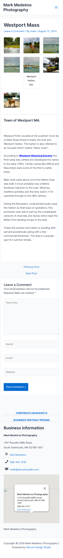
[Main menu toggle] (56, 7)
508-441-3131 (18, 462)
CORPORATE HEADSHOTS (31, 413)
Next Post (31, 273)
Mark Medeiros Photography (17, 7)
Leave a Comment (14, 31)
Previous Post (31, 267)
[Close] (45, 488)
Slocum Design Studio (38, 547)
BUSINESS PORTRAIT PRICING (31, 420)
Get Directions (18, 454)
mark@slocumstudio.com (24, 469)
